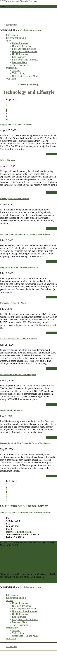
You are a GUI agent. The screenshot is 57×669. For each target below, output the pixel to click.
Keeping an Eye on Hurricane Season (16, 124)
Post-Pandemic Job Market (11, 410)
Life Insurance (13, 35)
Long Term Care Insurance (25, 59)
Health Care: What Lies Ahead (13, 303)
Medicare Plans (19, 62)
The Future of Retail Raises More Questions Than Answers (25, 234)
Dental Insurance (20, 43)
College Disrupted (7, 160)
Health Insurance (20, 54)
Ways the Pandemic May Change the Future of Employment (25, 443)
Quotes (9, 40)
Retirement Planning (16, 38)
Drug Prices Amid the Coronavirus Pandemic (19, 267)
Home (9, 563)
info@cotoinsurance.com (28, 30)
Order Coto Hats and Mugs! (25, 76)
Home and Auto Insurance (24, 51)
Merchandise (12, 68)
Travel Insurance (20, 65)
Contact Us (11, 25)
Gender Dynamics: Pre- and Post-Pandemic (18, 339)
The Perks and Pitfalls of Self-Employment (18, 374)
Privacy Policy (13, 566)
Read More (51, 154)
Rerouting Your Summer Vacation (14, 198)
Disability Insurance (21, 46)
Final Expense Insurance (24, 48)
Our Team (11, 78)
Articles (16, 70)
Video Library (19, 73)
